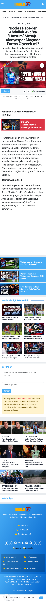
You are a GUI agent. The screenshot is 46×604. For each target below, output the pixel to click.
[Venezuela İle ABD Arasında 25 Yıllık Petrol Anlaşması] (11, 451)
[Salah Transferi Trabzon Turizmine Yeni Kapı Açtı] (34, 310)
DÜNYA (4, 460)
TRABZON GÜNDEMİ (9, 486)
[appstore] (17, 548)
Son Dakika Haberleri (13, 569)
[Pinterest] (15, 543)
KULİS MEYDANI (11, 582)
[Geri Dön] (6, 597)
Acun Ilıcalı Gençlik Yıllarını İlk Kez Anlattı (10, 440)
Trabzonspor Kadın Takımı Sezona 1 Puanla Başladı (11, 337)
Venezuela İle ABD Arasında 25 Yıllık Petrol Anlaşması (10, 464)
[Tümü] (43, 498)
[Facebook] (6, 543)
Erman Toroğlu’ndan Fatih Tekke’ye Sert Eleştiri (11, 357)
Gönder (6, 391)
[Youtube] (27, 543)
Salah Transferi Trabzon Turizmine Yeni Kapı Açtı (23, 17)
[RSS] (39, 543)
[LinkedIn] (23, 543)
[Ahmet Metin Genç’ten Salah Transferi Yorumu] (34, 348)
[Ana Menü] (2, 4)
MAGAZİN (5, 437)
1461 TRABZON (24, 582)
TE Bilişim (29, 591)
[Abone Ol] (38, 91)
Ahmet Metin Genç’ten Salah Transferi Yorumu (32, 357)
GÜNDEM (37, 577)
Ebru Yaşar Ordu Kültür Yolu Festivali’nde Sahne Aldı (34, 464)
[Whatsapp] (35, 543)
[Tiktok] (31, 543)
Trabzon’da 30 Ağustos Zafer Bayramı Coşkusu (10, 489)
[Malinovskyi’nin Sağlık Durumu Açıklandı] (12, 310)
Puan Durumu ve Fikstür (10, 563)
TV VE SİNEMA (17, 584)
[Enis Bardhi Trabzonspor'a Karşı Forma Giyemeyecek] (34, 329)
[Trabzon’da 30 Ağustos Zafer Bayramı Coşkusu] (11, 477)
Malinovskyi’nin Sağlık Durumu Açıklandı (10, 318)
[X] (11, 543)
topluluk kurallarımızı (23, 399)
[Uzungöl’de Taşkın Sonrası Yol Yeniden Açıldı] (34, 477)
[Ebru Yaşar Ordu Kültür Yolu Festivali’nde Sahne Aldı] (34, 451)
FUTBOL (35, 579)
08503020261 (24, 530)
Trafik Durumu (32, 557)
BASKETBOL (29, 584)
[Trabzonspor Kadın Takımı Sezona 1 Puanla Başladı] (12, 329)
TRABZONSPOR (8, 11)
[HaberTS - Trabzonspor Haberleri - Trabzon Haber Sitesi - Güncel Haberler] (23, 4)
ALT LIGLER (35, 582)
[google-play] (28, 548)
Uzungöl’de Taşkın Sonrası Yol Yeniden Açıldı (34, 489)
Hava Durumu (11, 557)
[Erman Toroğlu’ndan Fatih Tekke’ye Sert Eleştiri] (12, 348)
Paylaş (6, 91)
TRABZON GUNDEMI (26, 11)
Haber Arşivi (31, 569)
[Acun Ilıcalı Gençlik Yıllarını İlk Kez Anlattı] (11, 427)
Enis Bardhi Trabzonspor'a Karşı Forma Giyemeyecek (33, 337)
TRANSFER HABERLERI (16, 579)
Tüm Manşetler (32, 562)
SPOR (28, 579)
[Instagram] (19, 543)
